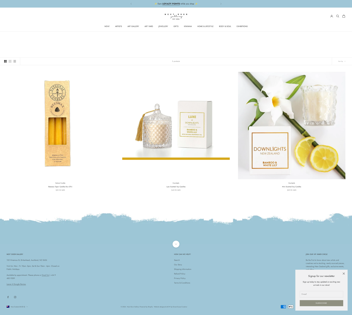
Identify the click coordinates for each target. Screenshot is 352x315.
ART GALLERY (133, 26)
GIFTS (176, 26)
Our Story (178, 264)
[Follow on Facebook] (8, 297)
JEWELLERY (163, 26)
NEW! (107, 26)
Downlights (176, 183)
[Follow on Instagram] (15, 297)
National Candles (60, 183)
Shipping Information (182, 269)
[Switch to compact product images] (14, 61)
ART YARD (149, 26)
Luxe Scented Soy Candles (176, 186)
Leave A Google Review (16, 284)
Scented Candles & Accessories (32, 35)
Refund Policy (179, 273)
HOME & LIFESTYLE (205, 26)
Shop (15, 35)
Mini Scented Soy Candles (291, 186)
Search (177, 260)
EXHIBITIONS (242, 26)
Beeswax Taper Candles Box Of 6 (60, 186)
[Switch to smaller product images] (10, 61)
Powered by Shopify (146, 307)
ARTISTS (118, 26)
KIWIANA (188, 26)
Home (9, 35)
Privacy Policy (179, 278)
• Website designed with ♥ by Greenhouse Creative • (170, 307)
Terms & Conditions (182, 282)
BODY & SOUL (225, 26)
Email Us (45, 275)
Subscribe (321, 303)
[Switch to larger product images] (5, 61)
